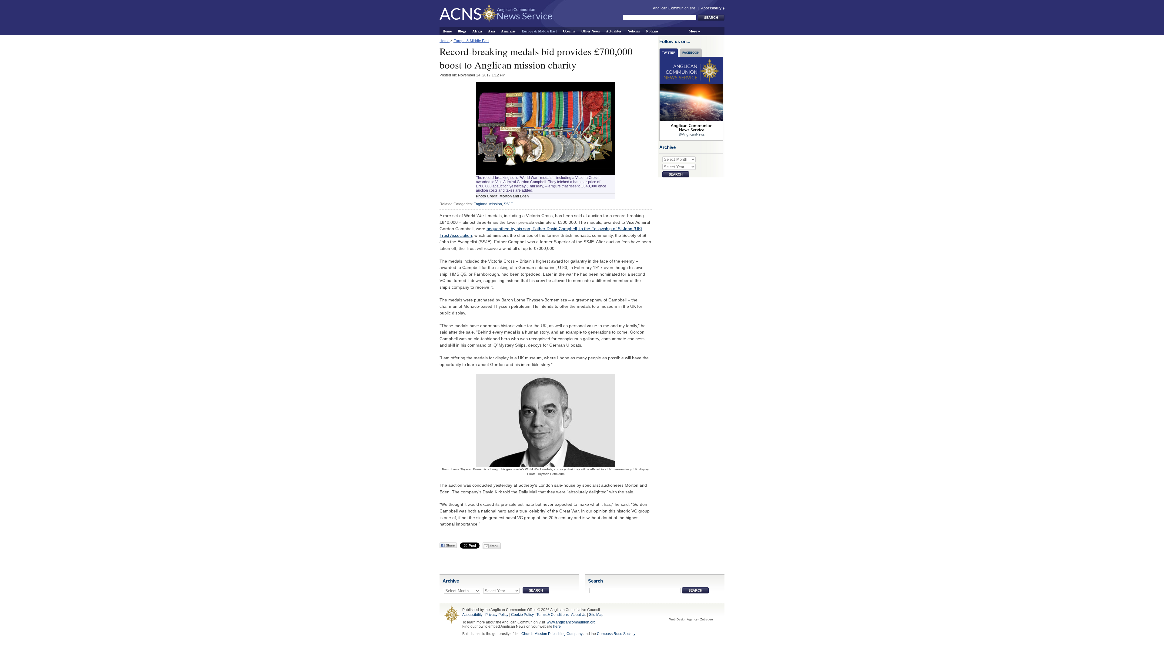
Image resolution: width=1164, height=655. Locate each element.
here (557, 626)
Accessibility (711, 8)
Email (493, 546)
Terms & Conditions (553, 615)
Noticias (633, 31)
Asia (491, 31)
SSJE (508, 204)
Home (447, 31)
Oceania (569, 31)
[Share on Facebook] (448, 545)
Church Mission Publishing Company (552, 634)
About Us (578, 615)
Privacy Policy (496, 615)
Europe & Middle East (539, 31)
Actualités (613, 31)
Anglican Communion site (674, 8)
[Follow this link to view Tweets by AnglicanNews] (691, 98)
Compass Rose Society (616, 634)
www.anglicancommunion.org (571, 622)
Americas (508, 31)
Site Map (596, 615)
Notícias (652, 31)
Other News (590, 31)
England (480, 204)
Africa (477, 31)
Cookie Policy (522, 615)
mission (495, 204)
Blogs (462, 31)
